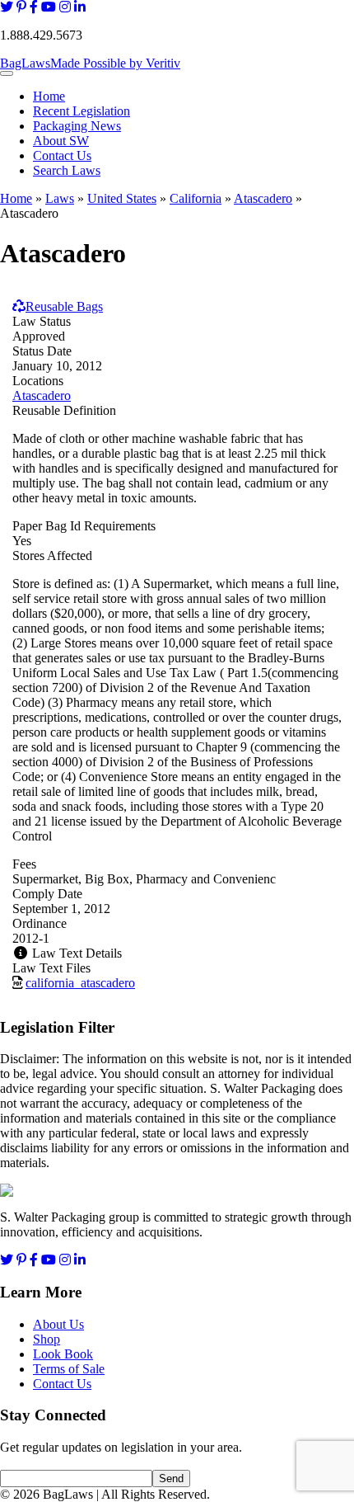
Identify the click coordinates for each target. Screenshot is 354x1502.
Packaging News (77, 126)
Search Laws (66, 170)
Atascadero (263, 198)
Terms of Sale (69, 1369)
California (195, 198)
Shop (46, 1339)
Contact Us (62, 155)
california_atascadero (80, 983)
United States (121, 198)
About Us (58, 1324)
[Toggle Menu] (6, 73)
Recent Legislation (81, 111)
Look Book (63, 1354)
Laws (59, 198)
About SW (61, 141)
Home (49, 96)
